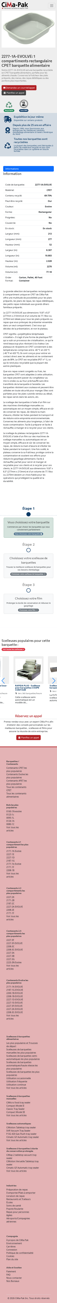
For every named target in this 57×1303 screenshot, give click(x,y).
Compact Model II (15, 1105)
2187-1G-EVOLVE (14, 989)
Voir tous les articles (16, 1087)
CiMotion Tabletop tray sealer (21, 1127)
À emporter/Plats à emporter (21, 1192)
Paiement (11, 1271)
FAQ (8, 1274)
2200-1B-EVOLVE (14, 993)
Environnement (14, 1243)
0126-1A (10, 820)
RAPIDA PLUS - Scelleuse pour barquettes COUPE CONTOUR (27, 687)
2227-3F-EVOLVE (14, 943)
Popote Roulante (14, 1208)
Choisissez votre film (27, 610)
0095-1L (10, 817)
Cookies (10, 1256)
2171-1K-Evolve (13, 851)
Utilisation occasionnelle (18, 1078)
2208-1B (10, 870)
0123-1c (10, 814)
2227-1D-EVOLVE (14, 999)
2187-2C (10, 903)
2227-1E (10, 854)
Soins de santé (13, 1205)
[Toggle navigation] (51, 5)
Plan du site (12, 1259)
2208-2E (10, 909)
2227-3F (10, 939)
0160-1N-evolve (14, 811)
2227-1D (10, 857)
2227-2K (10, 897)
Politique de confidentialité (19, 1252)
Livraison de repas (15, 1195)
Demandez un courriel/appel (20, 87)
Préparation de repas (17, 1189)
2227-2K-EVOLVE (14, 906)
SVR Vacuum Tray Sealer (18, 1130)
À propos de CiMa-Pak (17, 1240)
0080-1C (10, 824)
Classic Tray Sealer (15, 1108)
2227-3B (10, 955)
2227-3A (10, 952)
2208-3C (10, 946)
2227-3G (10, 959)
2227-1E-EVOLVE (14, 1002)
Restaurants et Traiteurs (18, 1199)
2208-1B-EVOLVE (14, 996)
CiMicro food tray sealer (18, 1102)
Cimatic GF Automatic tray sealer (22, 1137)
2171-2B (10, 900)
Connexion (11, 1249)
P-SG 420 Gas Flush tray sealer (21, 1133)
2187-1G (10, 860)
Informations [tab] (12, 168)
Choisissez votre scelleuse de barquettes (27, 574)
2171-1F (10, 867)
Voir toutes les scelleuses (13, 649)
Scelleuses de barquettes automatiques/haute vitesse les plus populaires (22, 1065)
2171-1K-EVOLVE (14, 986)
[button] (3, 681)
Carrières (11, 1246)
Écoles (9, 1202)
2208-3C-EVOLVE (14, 949)
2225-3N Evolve (13, 962)
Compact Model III (15, 1112)
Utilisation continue (16, 1084)
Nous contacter (14, 1277)
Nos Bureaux (12, 1281)
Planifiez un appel (15, 92)
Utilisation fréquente (16, 1081)
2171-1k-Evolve (13, 863)
